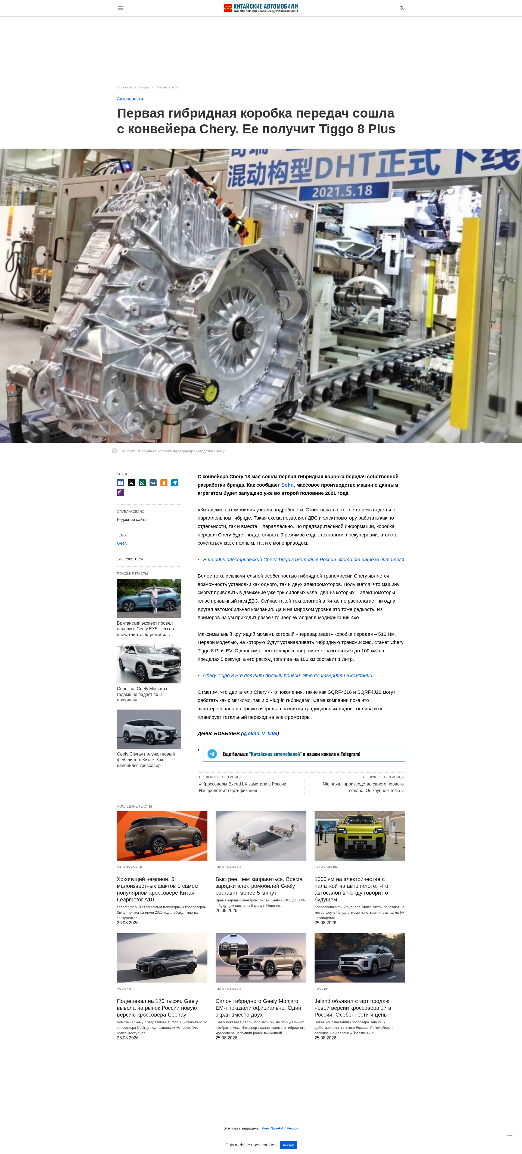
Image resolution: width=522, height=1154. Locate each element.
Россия (124, 988)
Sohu (287, 485)
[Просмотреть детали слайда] (304, 760)
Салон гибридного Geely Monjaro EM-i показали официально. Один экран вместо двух (258, 1008)
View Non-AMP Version (280, 1128)
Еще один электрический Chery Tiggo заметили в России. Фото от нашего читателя (303, 559)
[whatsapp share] (142, 482)
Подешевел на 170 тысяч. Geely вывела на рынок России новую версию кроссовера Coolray (157, 1008)
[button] (304, 754)
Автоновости (167, 87)
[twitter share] (131, 482)
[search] (402, 8)
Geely (122, 543)
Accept (288, 1145)
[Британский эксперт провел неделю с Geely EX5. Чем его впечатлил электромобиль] (149, 598)
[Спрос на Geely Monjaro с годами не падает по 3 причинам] (149, 663)
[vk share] (153, 482)
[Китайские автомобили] (260, 8)
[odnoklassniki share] (163, 482)
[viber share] (120, 492)
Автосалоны (326, 866)
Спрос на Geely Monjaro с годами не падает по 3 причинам (142, 694)
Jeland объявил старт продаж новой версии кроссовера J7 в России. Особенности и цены (353, 1008)
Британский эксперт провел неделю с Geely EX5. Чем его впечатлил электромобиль (146, 629)
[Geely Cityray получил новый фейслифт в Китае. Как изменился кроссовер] (149, 729)
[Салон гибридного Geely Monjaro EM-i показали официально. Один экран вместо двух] (261, 958)
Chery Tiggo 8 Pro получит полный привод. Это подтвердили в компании (287, 675)
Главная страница (133, 87)
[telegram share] (174, 482)
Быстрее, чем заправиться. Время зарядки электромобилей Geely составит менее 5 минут (259, 886)
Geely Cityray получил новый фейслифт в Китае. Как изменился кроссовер (146, 760)
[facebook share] (120, 482)
